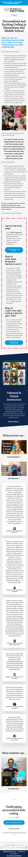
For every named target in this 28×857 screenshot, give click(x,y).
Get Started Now (14, 822)
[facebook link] (10, 854)
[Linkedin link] (17, 854)
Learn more (14, 828)
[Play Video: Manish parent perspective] (14, 468)
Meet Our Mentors (13, 421)
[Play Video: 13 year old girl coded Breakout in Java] (14, 779)
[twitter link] (12, 854)
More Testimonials (13, 478)
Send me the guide (14, 250)
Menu (15, 15)
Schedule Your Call (14, 342)
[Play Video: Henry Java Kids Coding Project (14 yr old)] (14, 764)
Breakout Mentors (14, 10)
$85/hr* (18, 817)
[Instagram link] (15, 854)
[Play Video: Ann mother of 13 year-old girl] (14, 447)
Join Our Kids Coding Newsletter (14, 855)
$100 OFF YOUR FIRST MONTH (13, 2)
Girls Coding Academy (13, 457)
